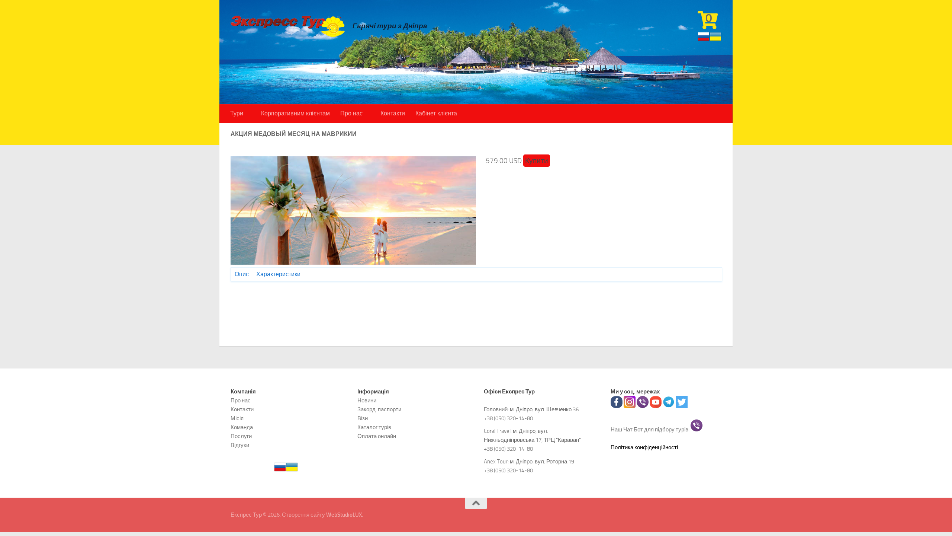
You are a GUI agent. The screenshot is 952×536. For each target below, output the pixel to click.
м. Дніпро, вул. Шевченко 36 (544, 409)
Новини (366, 400)
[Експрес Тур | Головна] (288, 26)
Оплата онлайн (376, 436)
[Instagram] (630, 406)
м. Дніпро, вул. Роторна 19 (542, 461)
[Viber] (643, 406)
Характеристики (278, 274)
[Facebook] (617, 406)
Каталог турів (374, 427)
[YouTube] (656, 406)
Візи (362, 418)
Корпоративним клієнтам (295, 113)
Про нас (351, 113)
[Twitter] (682, 406)
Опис (242, 274)
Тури (236, 113)
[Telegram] (669, 406)
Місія (237, 418)
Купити (536, 160)
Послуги (241, 436)
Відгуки (240, 445)
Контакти (392, 113)
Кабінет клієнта (436, 113)
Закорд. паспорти (379, 409)
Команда (242, 427)
